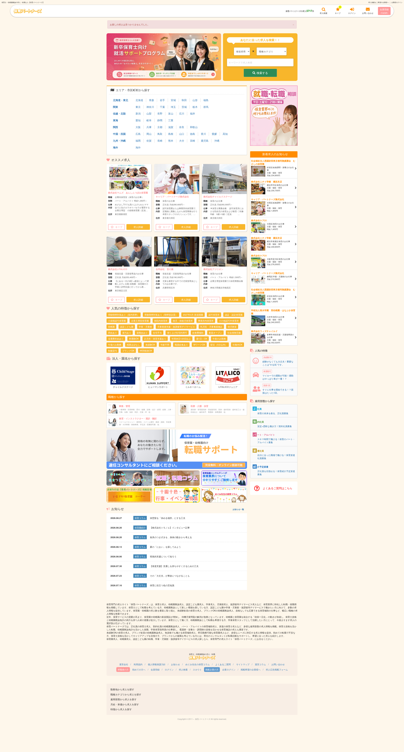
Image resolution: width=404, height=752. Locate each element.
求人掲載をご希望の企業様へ (378, 2)
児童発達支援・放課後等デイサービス (176, 326)
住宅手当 (157, 332)
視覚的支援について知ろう (163, 556)
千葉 (162, 107)
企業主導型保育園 (140, 320)
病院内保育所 (160, 320)
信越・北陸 (119, 113)
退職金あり (142, 332)
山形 (195, 100)
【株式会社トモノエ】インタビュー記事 (170, 527)
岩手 (162, 100)
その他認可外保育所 (229, 320)
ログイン (169, 669)
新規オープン (215, 332)
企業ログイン (228, 669)
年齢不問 (164, 344)
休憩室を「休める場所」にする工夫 (167, 518)
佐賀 (149, 140)
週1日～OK (201, 338)
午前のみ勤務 (219, 338)
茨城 (184, 107)
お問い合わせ (278, 664)
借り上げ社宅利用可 (177, 332)
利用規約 (138, 664)
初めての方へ (139, 669)
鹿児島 (204, 140)
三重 (170, 120)
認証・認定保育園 (234, 314)
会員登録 (384, 11)
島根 (170, 134)
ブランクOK (128, 350)
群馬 (205, 107)
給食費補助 (197, 332)
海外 (115, 147)
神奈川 (150, 107)
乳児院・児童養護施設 (211, 326)
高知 (225, 134)
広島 (138, 134)
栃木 (195, 107)
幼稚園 (111, 326)
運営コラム (260, 664)
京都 (159, 127)
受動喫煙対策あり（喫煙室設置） (161, 314)
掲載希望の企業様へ (251, 669)
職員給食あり (181, 344)
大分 (181, 140)
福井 (192, 113)
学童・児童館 (145, 326)
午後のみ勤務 (114, 344)
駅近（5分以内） (219, 344)
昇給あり (112, 332)
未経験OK (150, 344)
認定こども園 (126, 326)
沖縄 (216, 140)
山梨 (149, 113)
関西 (115, 127)
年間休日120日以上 (181, 338)
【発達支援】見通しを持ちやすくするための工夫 (174, 566)
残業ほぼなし (133, 344)
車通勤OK (134, 338)
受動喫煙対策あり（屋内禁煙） (123, 314)
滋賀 (170, 127)
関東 (115, 107)
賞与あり (126, 332)
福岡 (138, 140)
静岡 (159, 120)
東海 (115, 120)
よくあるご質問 (223, 664)
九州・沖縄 (119, 140)
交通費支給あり (116, 338)
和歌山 (194, 127)
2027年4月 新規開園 (193, 314)
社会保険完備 (234, 332)
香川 (203, 134)
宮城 (173, 100)
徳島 (192, 134)
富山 (170, 113)
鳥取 (159, 134)
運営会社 (123, 664)
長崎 (159, 140)
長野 (159, 113)
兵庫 (149, 127)
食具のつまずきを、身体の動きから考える (171, 537)
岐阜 (149, 120)
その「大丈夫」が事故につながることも (170, 575)
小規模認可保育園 (117, 320)
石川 (181, 113)
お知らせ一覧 (238, 509)
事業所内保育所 (206, 320)
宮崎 (192, 140)
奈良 (181, 127)
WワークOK (199, 344)
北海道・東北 (120, 100)
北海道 (139, 100)
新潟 (138, 113)
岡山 (149, 134)
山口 (181, 134)
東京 (138, 107)
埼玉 (173, 107)
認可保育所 (214, 314)
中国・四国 (119, 134)
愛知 (138, 120)
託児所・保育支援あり (155, 338)
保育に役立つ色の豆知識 (162, 585)
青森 (151, 100)
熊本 (170, 140)
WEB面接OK (146, 350)
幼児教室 (232, 326)
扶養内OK (237, 344)
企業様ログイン (396, 2)
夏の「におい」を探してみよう (165, 546)
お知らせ (175, 664)
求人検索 (183, 669)
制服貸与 (112, 350)
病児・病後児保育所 (183, 320)
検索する (262, 73)
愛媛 (214, 134)
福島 (205, 100)
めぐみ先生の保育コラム (197, 664)
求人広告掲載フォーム (277, 669)
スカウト (197, 669)
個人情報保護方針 (157, 664)
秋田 (184, 100)
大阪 (138, 127)
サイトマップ (243, 664)
